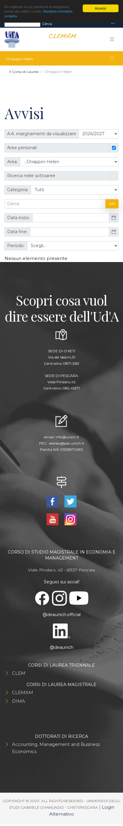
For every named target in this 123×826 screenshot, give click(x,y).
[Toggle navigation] (113, 23)
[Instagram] (70, 519)
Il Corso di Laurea (24, 71)
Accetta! (100, 8)
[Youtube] (53, 519)
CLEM (18, 673)
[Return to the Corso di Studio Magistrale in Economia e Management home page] (60, 39)
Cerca (47, 23)
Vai (112, 203)
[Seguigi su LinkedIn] (62, 630)
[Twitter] (70, 501)
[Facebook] (53, 501)
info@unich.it (67, 437)
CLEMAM (22, 692)
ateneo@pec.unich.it (66, 443)
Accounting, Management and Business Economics (56, 747)
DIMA (18, 701)
